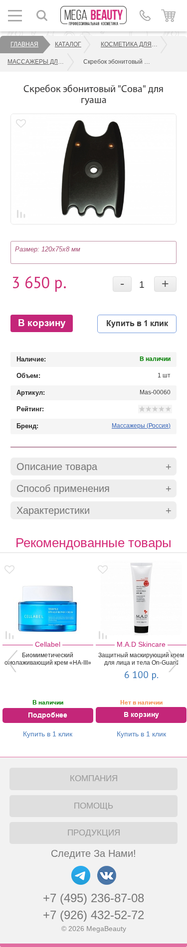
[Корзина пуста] (168, 15)
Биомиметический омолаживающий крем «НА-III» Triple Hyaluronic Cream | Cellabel (47, 659)
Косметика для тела (134, 44)
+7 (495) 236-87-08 (93, 898)
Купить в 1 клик (137, 323)
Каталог (68, 44)
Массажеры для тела (41, 61)
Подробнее (47, 715)
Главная (24, 44)
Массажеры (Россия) (141, 425)
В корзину (42, 323)
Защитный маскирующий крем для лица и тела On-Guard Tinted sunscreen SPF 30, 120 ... (141, 659)
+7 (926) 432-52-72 (93, 915)
